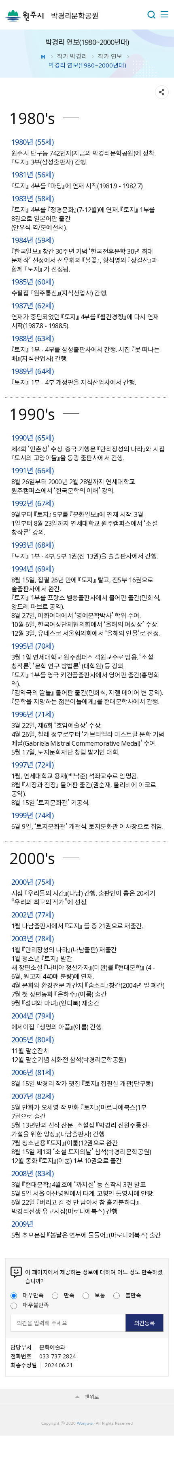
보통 (100, 1295)
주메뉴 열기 (164, 14)
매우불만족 (36, 1305)
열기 (151, 14)
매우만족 (33, 1295)
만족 (69, 1295)
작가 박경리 (72, 56)
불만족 (133, 1295)
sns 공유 (162, 92)
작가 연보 (110, 56)
